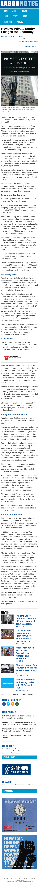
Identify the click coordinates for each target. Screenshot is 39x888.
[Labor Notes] (19, 3)
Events (15, 16)
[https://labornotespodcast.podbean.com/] (19, 830)
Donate (25, 11)
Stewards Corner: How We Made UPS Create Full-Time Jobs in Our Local (17, 730)
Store (6, 16)
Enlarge (28, 39)
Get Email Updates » (10, 757)
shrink (34, 39)
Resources (8, 22)
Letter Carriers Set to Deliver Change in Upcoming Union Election (18, 717)
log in (11, 694)
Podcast (20, 22)
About (14, 11)
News (25, 16)
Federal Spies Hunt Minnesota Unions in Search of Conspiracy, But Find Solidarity (19, 723)
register (28, 41)
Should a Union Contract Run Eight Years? (16, 736)
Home (6, 11)
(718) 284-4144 (19, 880)
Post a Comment (31, 46)
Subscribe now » (9, 791)
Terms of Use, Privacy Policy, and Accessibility (19, 884)
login (23, 41)
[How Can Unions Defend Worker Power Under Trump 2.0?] (19, 868)
